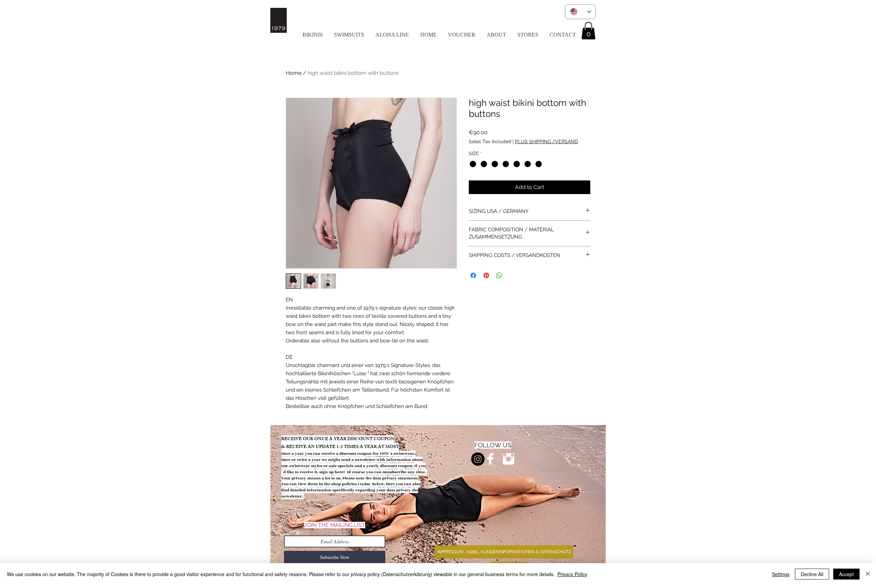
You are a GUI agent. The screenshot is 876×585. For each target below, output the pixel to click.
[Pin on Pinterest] (486, 275)
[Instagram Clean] (508, 459)
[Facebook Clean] (490, 459)
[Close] (868, 574)
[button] (392, 35)
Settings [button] (780, 574)
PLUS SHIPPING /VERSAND (546, 141)
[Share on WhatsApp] (499, 275)
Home (293, 73)
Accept (846, 574)
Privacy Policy (572, 574)
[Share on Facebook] (473, 275)
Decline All (812, 574)
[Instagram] (478, 459)
